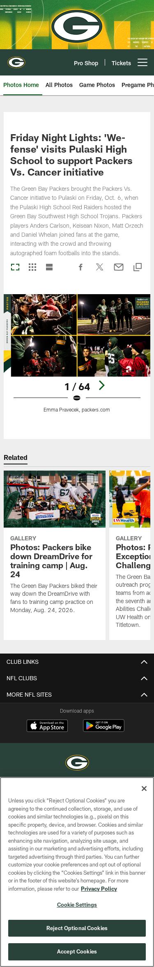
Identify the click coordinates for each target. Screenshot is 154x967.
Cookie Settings (77, 904)
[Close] (144, 789)
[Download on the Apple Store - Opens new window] (47, 727)
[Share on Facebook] (81, 271)
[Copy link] (137, 267)
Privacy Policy (99, 888)
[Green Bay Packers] (77, 764)
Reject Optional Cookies (77, 928)
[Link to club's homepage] (16, 59)
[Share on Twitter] (100, 271)
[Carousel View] (15, 267)
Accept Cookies (77, 951)
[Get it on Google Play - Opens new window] (103, 730)
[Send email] (119, 271)
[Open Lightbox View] (77, 358)
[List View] (49, 267)
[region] (77, 872)
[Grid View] (32, 267)
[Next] (101, 385)
